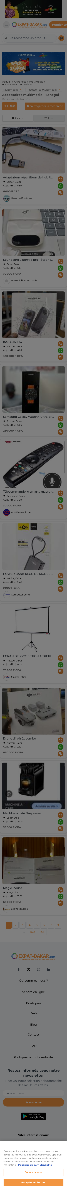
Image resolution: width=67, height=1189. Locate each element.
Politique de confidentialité (35, 1164)
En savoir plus (33, 1172)
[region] (33, 1165)
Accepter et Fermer (33, 1182)
